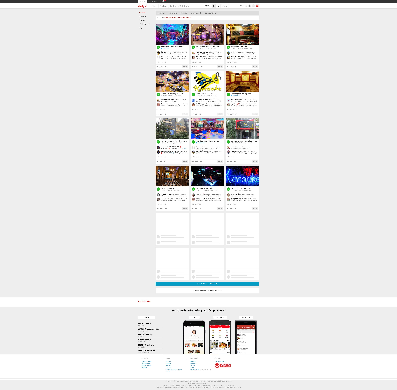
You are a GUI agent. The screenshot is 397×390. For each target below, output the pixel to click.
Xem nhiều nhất (196, 13)
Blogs (141, 28)
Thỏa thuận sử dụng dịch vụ (174, 369)
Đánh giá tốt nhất (210, 13)
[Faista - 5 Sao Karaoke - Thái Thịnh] (207, 128)
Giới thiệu (168, 361)
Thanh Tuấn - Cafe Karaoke (240, 188)
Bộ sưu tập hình (144, 24)
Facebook (193, 361)
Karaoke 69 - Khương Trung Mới (172, 94)
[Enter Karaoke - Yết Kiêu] (207, 176)
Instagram (193, 363)
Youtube (192, 365)
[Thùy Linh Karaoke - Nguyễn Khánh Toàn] (172, 128)
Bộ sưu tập (142, 16)
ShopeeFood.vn (195, 369)
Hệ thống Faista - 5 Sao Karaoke (207, 141)
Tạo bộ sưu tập (146, 363)
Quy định (144, 367)
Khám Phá (142, 1)
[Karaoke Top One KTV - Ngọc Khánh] (207, 34)
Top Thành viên (144, 301)
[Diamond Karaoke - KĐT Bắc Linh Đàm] (242, 128)
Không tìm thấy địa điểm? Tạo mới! (208, 290)
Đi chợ (162, 1)
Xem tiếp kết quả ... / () (207, 284)
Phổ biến (184, 13)
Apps (225, 6)
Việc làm (168, 365)
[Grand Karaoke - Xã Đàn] (207, 81)
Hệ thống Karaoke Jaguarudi (241, 94)
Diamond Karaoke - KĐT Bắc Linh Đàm (244, 141)
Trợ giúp (168, 363)
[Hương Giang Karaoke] (242, 34)
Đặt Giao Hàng (153, 1)
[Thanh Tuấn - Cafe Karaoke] (242, 176)
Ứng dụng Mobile (146, 361)
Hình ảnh (142, 20)
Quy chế (168, 367)
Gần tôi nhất (173, 13)
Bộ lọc (209, 6)
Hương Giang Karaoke (239, 46)
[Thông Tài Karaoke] (172, 176)
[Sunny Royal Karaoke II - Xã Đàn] (172, 34)
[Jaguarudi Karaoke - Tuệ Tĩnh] (242, 81)
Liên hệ (168, 372)
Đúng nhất (161, 13)
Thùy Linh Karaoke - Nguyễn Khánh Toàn (174, 141)
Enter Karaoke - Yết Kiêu (204, 188)
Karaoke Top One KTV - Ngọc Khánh (208, 46)
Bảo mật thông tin (146, 365)
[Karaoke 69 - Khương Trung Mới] (172, 81)
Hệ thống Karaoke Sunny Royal (172, 46)
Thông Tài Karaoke (167, 188)
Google (192, 367)
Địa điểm (142, 12)
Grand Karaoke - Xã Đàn (204, 94)
